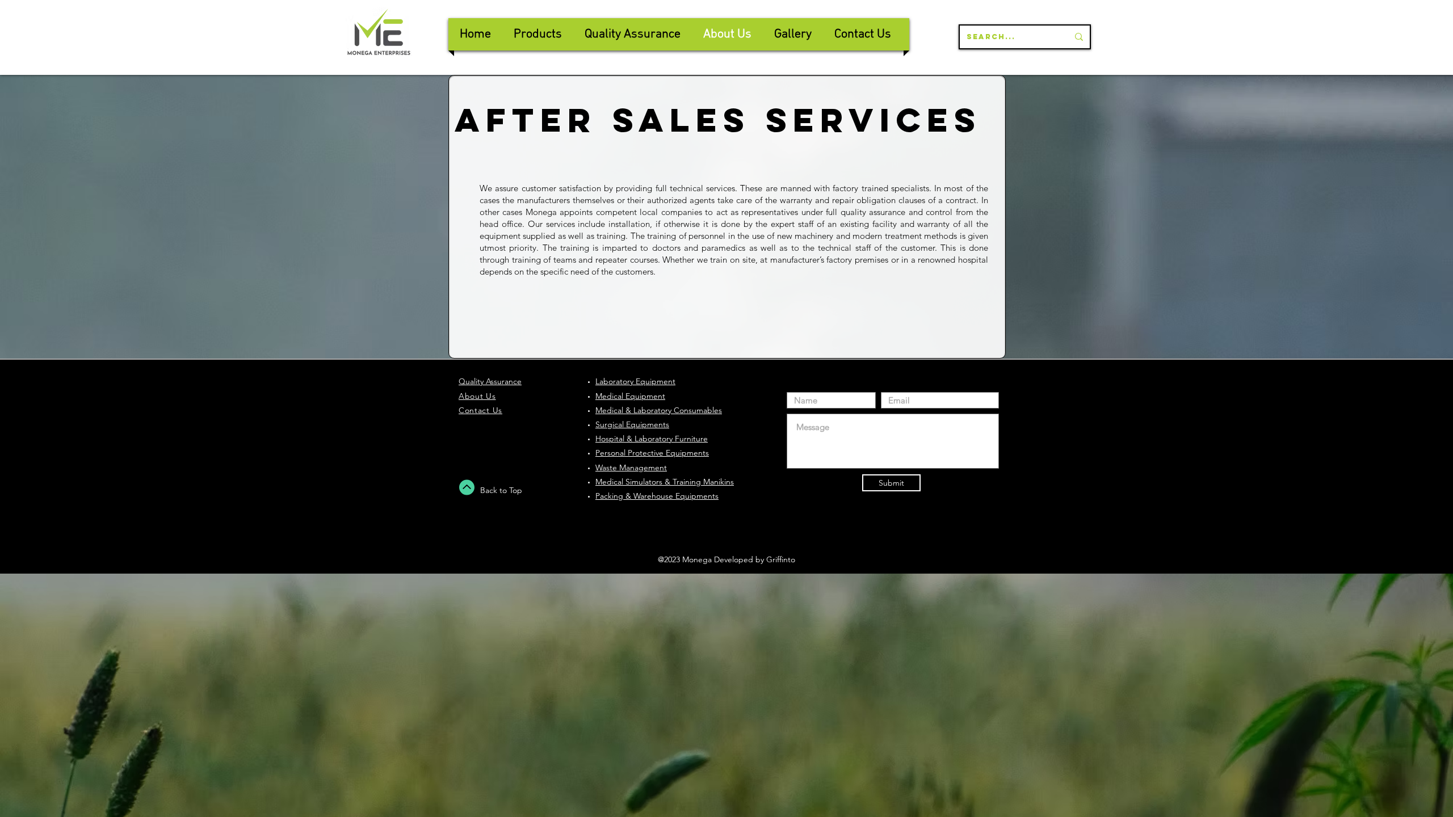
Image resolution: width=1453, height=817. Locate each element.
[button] (632, 34)
